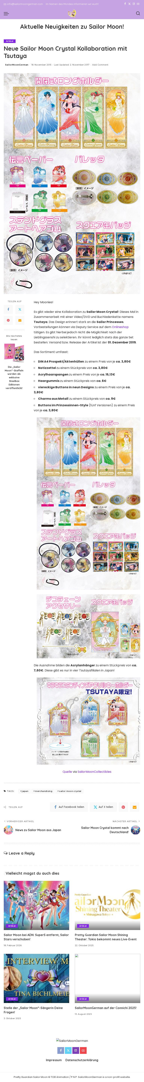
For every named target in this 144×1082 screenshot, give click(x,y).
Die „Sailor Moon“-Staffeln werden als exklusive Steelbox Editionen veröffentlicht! (14, 377)
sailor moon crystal (70, 791)
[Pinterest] (8, 320)
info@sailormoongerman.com (25, 3)
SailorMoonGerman (16, 64)
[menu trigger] (7, 13)
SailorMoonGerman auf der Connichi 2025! (105, 1008)
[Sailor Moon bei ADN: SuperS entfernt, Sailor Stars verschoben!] (36, 905)
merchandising (43, 791)
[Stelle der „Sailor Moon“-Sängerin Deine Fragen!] (36, 978)
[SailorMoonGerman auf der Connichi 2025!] (107, 978)
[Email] (19, 320)
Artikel (9, 41)
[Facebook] (125, 4)
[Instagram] (134, 4)
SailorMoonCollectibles (94, 772)
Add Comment (100, 64)
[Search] (138, 13)
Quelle (67, 772)
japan (25, 791)
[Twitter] (129, 4)
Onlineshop (120, 327)
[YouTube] (138, 4)
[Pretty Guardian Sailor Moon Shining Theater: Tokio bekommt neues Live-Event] (107, 905)
